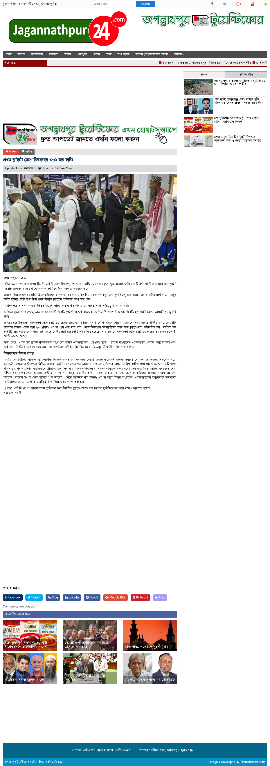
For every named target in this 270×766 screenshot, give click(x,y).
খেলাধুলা (82, 54)
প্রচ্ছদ (9, 54)
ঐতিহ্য (96, 54)
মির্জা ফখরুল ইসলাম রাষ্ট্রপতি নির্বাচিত (85, 677)
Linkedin (73, 597)
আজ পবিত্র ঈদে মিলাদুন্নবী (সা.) (146, 647)
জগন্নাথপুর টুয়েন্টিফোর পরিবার (152, 54)
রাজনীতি (53, 54)
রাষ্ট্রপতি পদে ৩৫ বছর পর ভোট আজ (150, 679)
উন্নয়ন (67, 54)
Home (12, 151)
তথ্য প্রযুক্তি (123, 54)
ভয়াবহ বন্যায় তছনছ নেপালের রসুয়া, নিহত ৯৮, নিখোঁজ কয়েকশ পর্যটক (194, 63)
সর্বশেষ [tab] (204, 74)
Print (161, 597)
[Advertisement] (90, 97)
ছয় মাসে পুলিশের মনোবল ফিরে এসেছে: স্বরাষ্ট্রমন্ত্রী (87, 644)
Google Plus (117, 597)
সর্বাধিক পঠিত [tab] (246, 74)
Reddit (93, 597)
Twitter (35, 597)
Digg (54, 597)
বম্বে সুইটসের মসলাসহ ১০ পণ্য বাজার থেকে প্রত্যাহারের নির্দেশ (26, 644)
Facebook (13, 597)
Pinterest (141, 597)
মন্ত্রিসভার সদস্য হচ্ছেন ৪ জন (24, 679)
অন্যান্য (178, 54)
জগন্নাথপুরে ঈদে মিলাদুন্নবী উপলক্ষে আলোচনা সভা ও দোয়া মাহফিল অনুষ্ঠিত (237, 138)
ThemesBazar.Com (252, 762)
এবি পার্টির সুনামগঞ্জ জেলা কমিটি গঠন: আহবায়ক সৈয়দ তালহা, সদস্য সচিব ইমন (238, 101)
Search (145, 4)
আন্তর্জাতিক (37, 54)
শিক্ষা (108, 54)
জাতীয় (21, 54)
